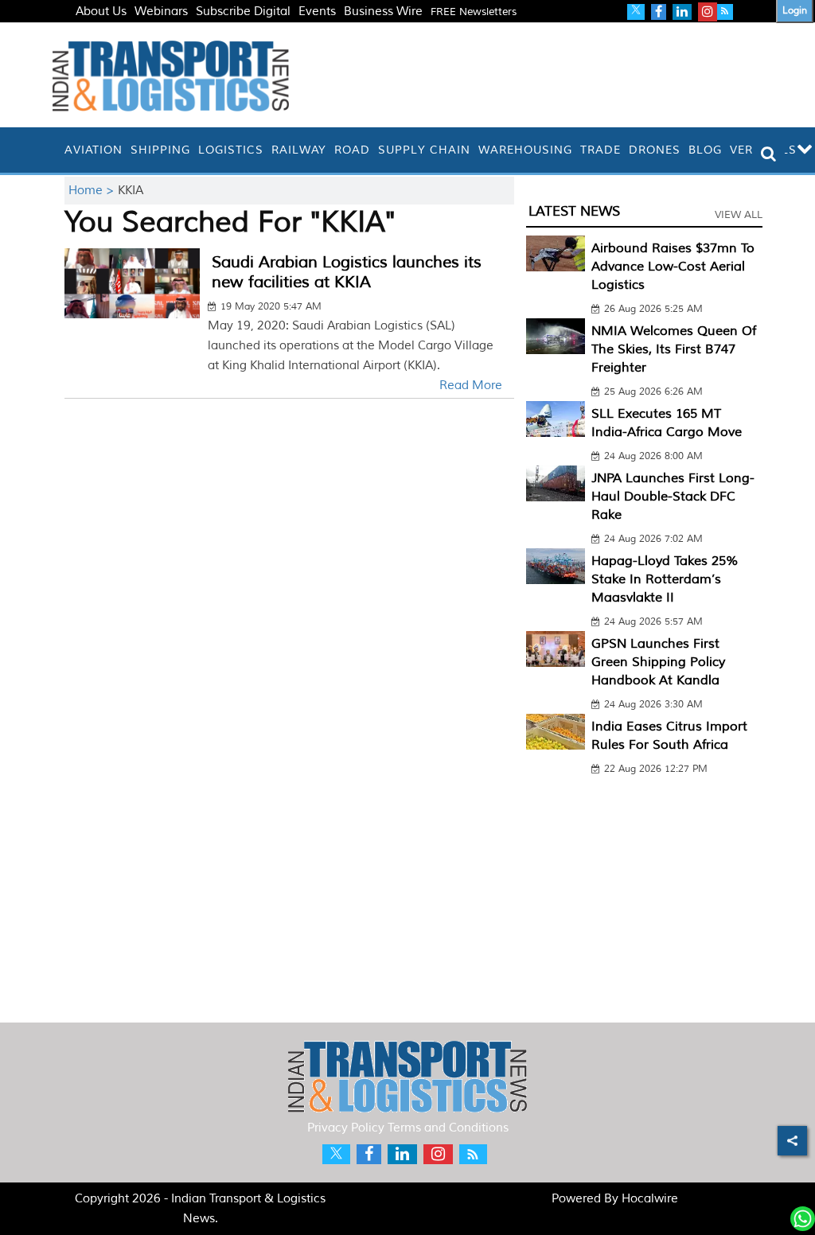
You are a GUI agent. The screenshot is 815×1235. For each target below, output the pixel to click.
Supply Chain (424, 150)
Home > (93, 190)
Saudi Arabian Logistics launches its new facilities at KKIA (347, 272)
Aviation (93, 150)
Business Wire (383, 11)
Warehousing (525, 150)
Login (794, 11)
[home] (56, 150)
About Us (101, 11)
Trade (600, 150)
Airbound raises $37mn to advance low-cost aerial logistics (673, 266)
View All (738, 214)
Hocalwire (650, 1198)
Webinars (161, 11)
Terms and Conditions (448, 1128)
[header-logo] (171, 75)
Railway (298, 150)
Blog (705, 150)
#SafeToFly (106, 30)
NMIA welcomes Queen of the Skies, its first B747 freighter (673, 349)
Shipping (160, 150)
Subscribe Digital (243, 11)
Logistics (230, 150)
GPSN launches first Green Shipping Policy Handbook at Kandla (658, 662)
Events (317, 11)
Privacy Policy (345, 1128)
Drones (654, 150)
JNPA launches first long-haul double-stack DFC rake (673, 496)
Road (352, 150)
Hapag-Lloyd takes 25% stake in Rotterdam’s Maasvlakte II (665, 579)
